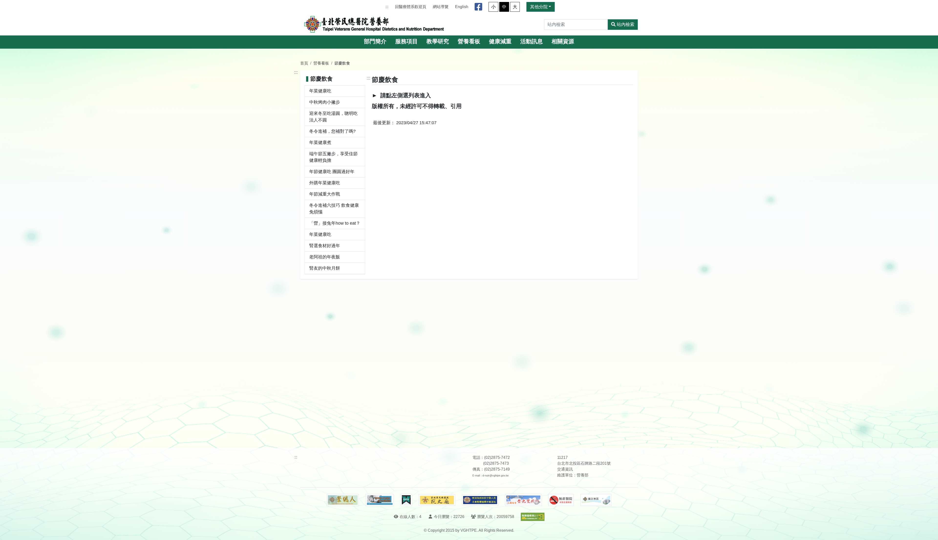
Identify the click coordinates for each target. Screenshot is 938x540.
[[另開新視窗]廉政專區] (595, 500)
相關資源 (563, 41)
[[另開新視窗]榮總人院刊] (343, 500)
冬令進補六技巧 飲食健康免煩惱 (334, 208)
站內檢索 (625, 24)
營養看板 (469, 41)
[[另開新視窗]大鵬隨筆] (523, 500)
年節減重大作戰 (324, 194)
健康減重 (500, 41)
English (461, 7)
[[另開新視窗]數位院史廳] (437, 500)
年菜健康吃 (320, 90)
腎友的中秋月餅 (324, 268)
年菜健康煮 (320, 142)
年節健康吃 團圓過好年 (331, 171)
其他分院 (539, 6)
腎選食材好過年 (324, 245)
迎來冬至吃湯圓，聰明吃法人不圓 (333, 116)
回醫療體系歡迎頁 (410, 7)
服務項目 (406, 41)
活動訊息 (531, 41)
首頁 (304, 63)
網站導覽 (440, 7)
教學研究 (437, 41)
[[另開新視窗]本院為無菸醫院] (561, 500)
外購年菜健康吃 (324, 182)
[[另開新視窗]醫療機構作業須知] (480, 500)
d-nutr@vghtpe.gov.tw (495, 475)
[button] (930, 531)
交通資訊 (565, 469)
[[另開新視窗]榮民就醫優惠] (379, 500)
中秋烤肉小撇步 (324, 102)
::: (386, 7)
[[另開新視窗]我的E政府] (406, 500)
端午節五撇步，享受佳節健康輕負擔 (333, 157)
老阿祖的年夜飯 (324, 256)
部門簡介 (375, 41)
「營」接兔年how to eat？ (334, 223)
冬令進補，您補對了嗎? (332, 131)
